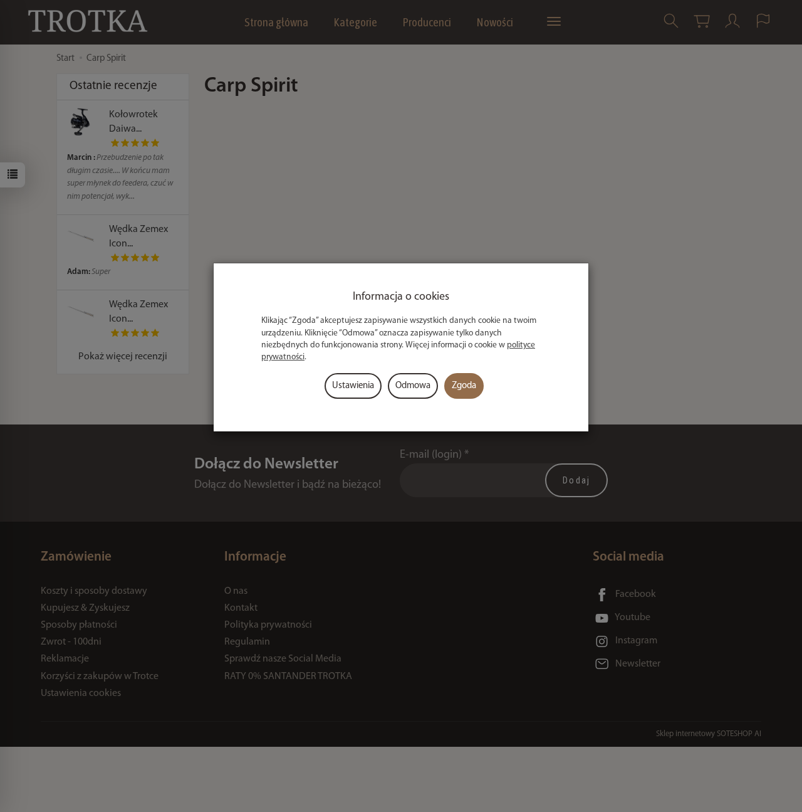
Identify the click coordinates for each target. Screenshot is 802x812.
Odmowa (412, 386)
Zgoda (464, 386)
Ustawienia (353, 386)
